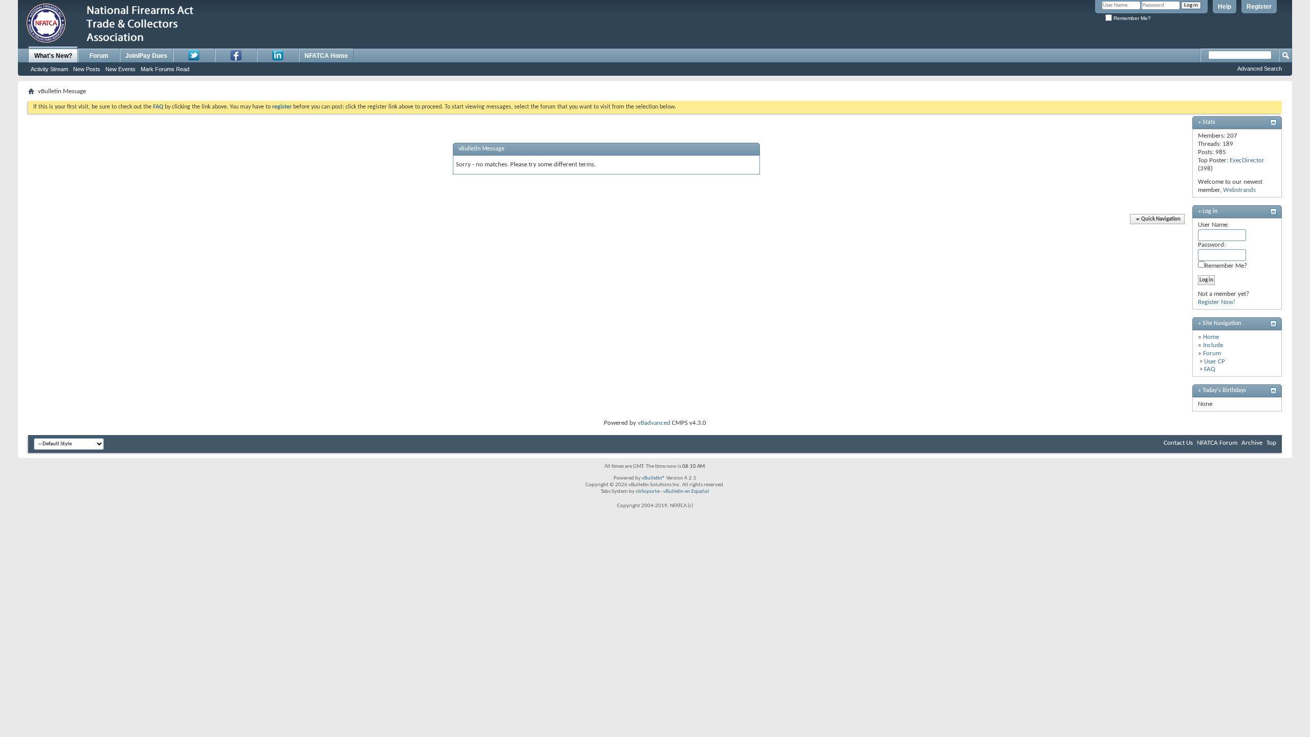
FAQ (1209, 369)
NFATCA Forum (1217, 443)
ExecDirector (1247, 160)
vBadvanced (654, 423)
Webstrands (1239, 190)
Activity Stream (49, 69)
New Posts (86, 69)
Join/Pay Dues (146, 55)
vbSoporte (648, 491)
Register (1259, 6)
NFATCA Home (326, 55)
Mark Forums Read (165, 69)
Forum (99, 55)
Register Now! (1216, 302)
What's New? (53, 55)
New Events (120, 69)
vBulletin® (653, 478)
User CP (1214, 361)
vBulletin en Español (686, 491)
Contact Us (1178, 443)
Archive (1251, 443)
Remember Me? (1131, 18)
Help (1224, 6)
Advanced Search (1259, 69)
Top (1271, 443)
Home (1211, 337)
